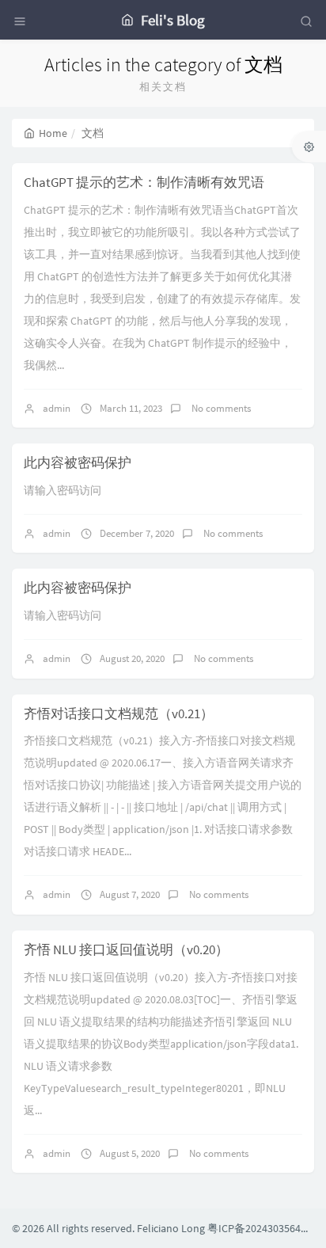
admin (56, 408)
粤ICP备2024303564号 (259, 1228)
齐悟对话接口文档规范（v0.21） (119, 713)
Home (53, 133)
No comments (220, 408)
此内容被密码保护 (77, 462)
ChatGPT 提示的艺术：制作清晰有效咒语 (144, 182)
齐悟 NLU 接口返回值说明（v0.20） (126, 949)
